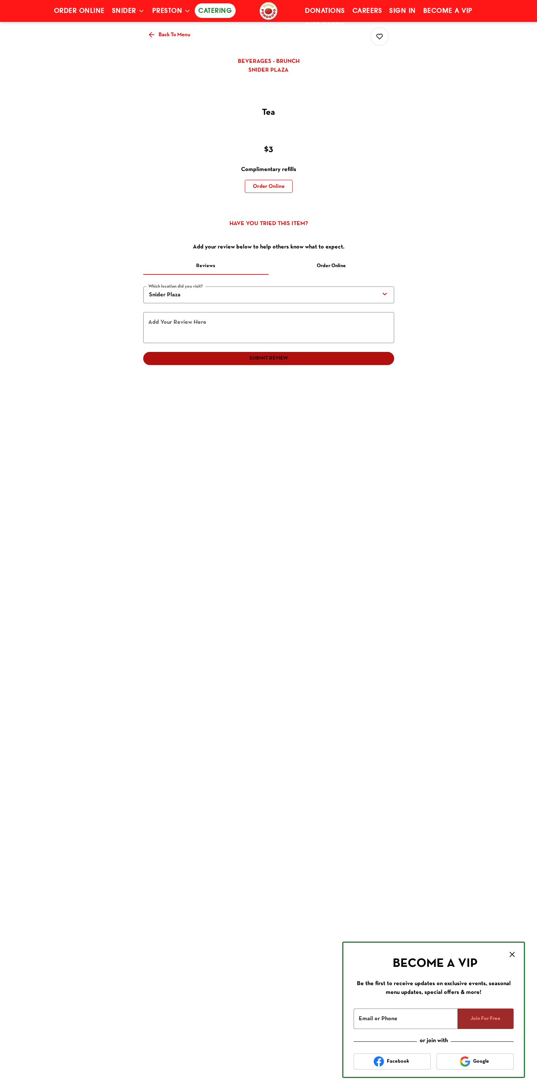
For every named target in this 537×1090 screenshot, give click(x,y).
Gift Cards (324, 26)
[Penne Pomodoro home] (268, 11)
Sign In (402, 11)
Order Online (79, 11)
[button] (128, 11)
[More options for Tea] (379, 36)
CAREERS (367, 11)
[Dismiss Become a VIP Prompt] (512, 954)
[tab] (206, 266)
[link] (269, 186)
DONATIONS (325, 11)
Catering (215, 11)
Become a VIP (448, 11)
